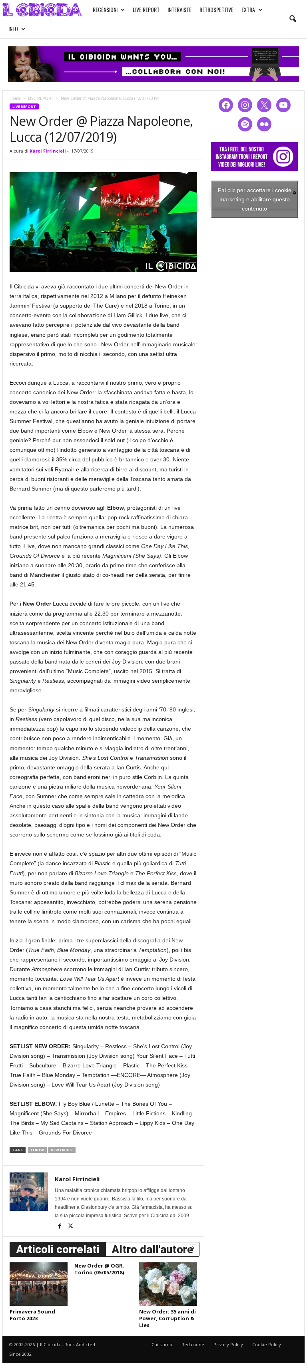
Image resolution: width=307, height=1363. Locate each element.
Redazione (192, 1344)
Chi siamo (162, 1344)
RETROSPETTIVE (216, 9)
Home (15, 98)
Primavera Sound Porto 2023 (32, 1315)
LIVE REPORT (146, 9)
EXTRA (248, 9)
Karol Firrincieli (48, 151)
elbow (37, 1149)
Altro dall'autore (152, 1249)
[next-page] (193, 1248)
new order (62, 1149)
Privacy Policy (228, 1344)
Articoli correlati (58, 1249)
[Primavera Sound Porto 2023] (39, 1283)
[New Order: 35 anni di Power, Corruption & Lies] (168, 1283)
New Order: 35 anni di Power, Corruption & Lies (167, 1318)
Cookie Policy (266, 1344)
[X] (70, 1227)
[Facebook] (60, 1227)
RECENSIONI (105, 9)
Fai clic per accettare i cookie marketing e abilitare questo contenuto (254, 199)
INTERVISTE (179, 9)
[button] (292, 19)
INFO (13, 28)
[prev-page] (183, 1248)
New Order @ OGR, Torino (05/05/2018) (99, 1269)
